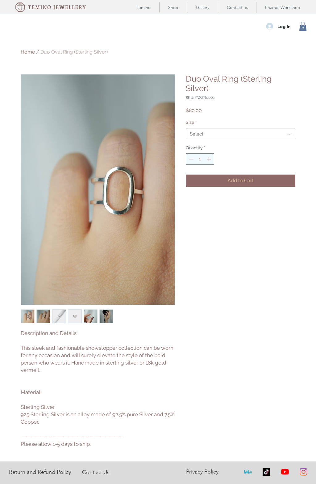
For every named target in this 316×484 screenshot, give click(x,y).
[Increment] (209, 159)
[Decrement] (190, 159)
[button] (303, 26)
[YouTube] (285, 472)
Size (191, 122)
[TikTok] (266, 472)
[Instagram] (303, 472)
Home (28, 52)
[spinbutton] (200, 159)
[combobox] (240, 134)
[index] (248, 472)
